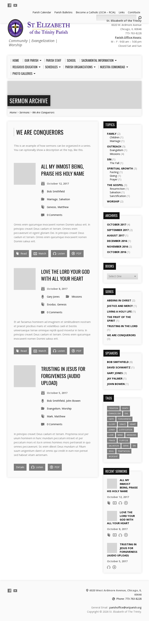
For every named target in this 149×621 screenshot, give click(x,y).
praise (112, 440)
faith (111, 419)
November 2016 (117, 246)
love (111, 435)
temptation (124, 451)
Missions (77, 296)
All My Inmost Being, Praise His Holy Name (62, 170)
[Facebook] (9, 5)
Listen (61, 253)
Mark (50, 416)
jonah (112, 429)
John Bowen (73, 400)
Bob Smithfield (56, 191)
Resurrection (117, 188)
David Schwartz (118, 367)
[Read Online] (109, 503)
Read (23, 253)
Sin (109, 159)
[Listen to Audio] (120, 503)
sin (134, 445)
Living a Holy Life (119, 311)
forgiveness (124, 419)
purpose (123, 440)
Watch (42, 253)
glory (112, 424)
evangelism (115, 413)
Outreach (114, 146)
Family (111, 133)
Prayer (113, 179)
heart (133, 424)
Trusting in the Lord (122, 326)
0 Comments (54, 215)
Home (13, 112)
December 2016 (117, 241)
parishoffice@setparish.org (125, 607)
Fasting (114, 172)
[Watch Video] (114, 503)
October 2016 (116, 252)
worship (113, 456)
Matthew (63, 207)
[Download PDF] (126, 503)
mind (120, 435)
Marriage (52, 199)
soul (111, 451)
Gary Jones (53, 296)
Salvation (64, 199)
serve (126, 445)
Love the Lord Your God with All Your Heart (65, 275)
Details (20, 467)
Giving (113, 175)
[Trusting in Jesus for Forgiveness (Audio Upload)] (25, 385)
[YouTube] (15, 5)
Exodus (51, 304)
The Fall (114, 163)
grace (122, 424)
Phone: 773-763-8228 (129, 598)
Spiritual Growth (120, 168)
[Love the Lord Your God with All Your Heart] (25, 288)
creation (113, 408)
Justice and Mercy (120, 306)
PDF (78, 253)
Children (114, 137)
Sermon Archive (29, 100)
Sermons (24, 112)
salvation (114, 445)
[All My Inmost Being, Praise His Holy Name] (25, 182)
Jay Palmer (114, 378)
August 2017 (115, 235)
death (125, 408)
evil (126, 413)
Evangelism (53, 408)
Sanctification (118, 196)
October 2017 (116, 224)
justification (125, 429)
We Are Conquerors (43, 112)
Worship (67, 408)
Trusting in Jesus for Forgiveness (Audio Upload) (63, 375)
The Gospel (115, 185)
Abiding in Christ (119, 300)
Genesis (51, 207)
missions (131, 435)
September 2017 (118, 230)
